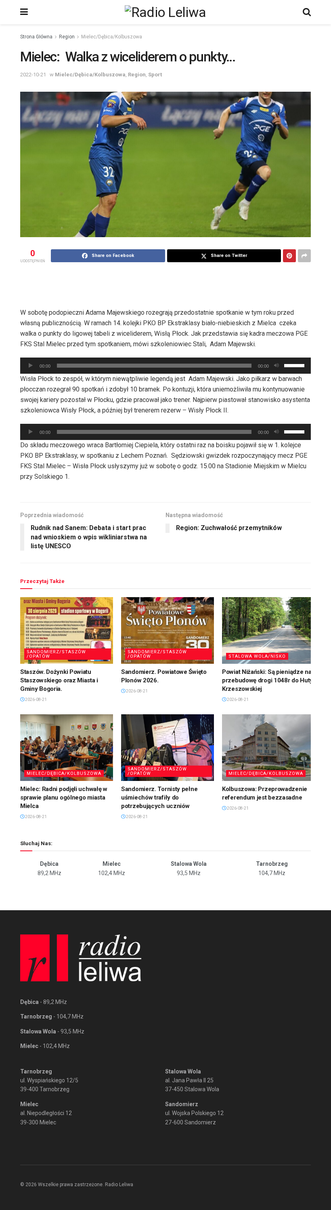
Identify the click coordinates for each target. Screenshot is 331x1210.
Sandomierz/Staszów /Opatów (56, 654)
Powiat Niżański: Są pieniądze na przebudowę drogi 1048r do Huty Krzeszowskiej (267, 680)
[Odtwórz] (31, 366)
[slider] (295, 365)
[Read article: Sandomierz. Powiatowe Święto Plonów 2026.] (167, 630)
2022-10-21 (33, 75)
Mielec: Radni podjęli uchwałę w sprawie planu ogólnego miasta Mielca (63, 797)
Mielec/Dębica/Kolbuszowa (111, 37)
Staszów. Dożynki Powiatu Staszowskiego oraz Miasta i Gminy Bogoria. (59, 680)
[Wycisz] (276, 366)
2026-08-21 (35, 699)
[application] (165, 366)
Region (67, 37)
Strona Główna (36, 37)
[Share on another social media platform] (304, 255)
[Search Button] (307, 12)
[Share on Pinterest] (289, 255)
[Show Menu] (24, 12)
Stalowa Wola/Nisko (257, 656)
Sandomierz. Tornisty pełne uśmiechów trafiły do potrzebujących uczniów (159, 797)
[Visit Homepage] (165, 12)
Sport (155, 75)
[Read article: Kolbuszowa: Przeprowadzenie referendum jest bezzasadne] (268, 747)
